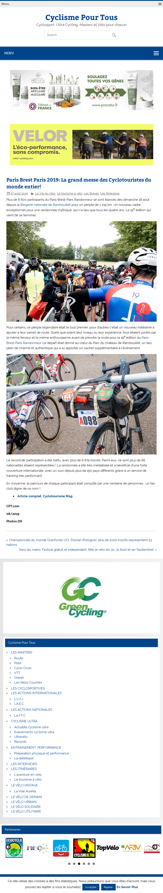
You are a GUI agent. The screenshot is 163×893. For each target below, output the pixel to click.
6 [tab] (94, 864)
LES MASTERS (21, 652)
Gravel (19, 677)
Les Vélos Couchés (28, 682)
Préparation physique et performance (41, 753)
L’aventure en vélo (28, 775)
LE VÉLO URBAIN (24, 802)
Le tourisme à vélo (69, 193)
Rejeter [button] (108, 887)
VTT (17, 673)
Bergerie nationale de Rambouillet (45, 205)
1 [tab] (69, 864)
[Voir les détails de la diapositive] (14, 848)
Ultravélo (21, 737)
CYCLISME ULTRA (24, 721)
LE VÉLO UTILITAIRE (26, 811)
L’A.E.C (19, 704)
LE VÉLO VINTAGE (24, 785)
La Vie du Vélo (45, 193)
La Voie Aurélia (25, 791)
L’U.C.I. (19, 699)
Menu (5, 4)
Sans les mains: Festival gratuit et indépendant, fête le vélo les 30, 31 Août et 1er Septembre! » (88, 550)
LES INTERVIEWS (24, 764)
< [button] (8, 847)
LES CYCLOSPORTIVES (28, 688)
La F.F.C (19, 715)
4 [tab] (84, 864)
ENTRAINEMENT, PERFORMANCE (36, 748)
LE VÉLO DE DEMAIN (26, 797)
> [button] (154, 847)
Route (18, 658)
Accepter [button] (91, 887)
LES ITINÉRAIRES (24, 769)
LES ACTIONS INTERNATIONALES (36, 693)
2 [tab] (74, 864)
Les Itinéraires (109, 193)
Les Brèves (91, 193)
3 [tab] (79, 864)
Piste (17, 663)
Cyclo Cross (22, 668)
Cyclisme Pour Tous (81, 17)
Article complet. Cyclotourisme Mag (45, 496)
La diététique (24, 758)
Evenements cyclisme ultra (34, 732)
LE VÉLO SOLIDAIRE (26, 807)
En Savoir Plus (127, 887)
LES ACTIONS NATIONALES (31, 710)
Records (20, 742)
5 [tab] (89, 864)
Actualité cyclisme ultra (31, 727)
